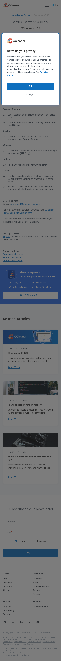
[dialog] (30, 69)
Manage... (30, 94)
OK (30, 86)
